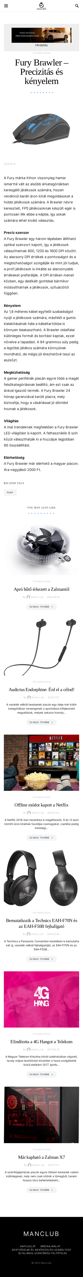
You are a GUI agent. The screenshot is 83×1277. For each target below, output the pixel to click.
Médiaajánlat (51, 1246)
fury (10, 492)
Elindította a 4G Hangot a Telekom (41, 1041)
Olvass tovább (39, 606)
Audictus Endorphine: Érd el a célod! (41, 689)
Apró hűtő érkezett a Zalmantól (41, 589)
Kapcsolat (28, 1246)
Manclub (37, 597)
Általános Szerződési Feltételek (42, 1253)
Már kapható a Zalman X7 (41, 1157)
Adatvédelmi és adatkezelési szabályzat (41, 1249)
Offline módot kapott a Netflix (41, 804)
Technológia (41, 53)
